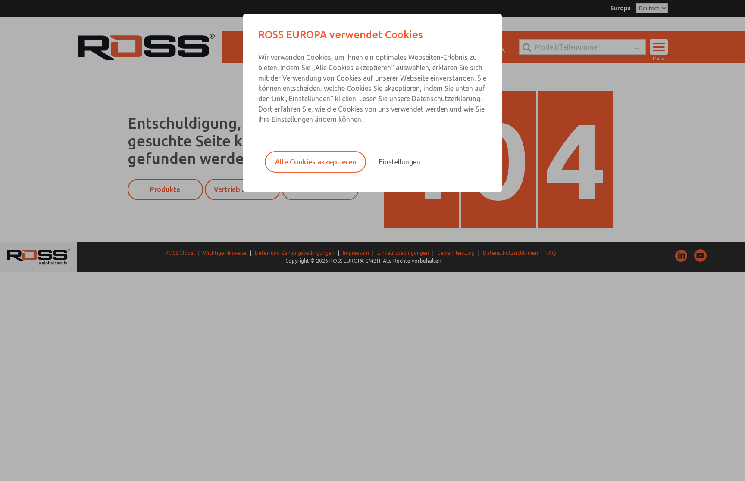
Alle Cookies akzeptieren (315, 162)
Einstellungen (399, 162)
